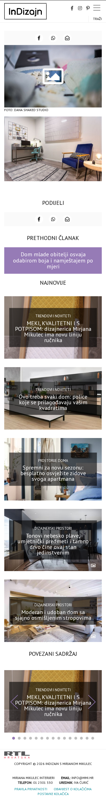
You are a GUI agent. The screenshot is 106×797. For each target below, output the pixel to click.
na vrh (96, 753)
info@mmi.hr (83, 778)
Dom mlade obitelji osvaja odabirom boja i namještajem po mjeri (53, 260)
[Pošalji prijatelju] (67, 38)
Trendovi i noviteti (53, 316)
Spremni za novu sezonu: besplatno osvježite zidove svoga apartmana (53, 473)
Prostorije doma (53, 460)
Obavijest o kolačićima (73, 789)
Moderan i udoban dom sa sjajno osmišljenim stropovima (53, 615)
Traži (97, 19)
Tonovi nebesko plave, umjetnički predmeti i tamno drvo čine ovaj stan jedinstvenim (53, 544)
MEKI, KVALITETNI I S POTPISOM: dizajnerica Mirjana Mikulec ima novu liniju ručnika (53, 331)
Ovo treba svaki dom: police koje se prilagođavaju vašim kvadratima (53, 402)
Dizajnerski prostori (53, 528)
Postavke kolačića (53, 794)
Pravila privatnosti (30, 789)
